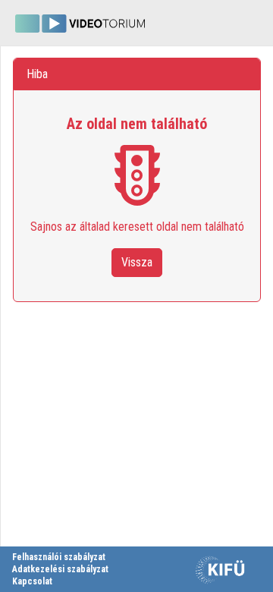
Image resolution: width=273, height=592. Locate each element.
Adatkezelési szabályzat (60, 569)
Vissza (136, 262)
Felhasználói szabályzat (58, 557)
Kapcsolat (32, 581)
